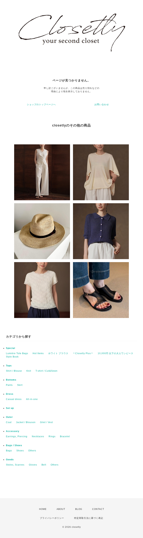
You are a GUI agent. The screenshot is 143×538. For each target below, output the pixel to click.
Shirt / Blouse (14, 371)
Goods (10, 459)
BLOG (78, 509)
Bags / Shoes (14, 445)
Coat (9, 422)
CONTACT (98, 509)
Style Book (12, 356)
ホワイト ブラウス (58, 353)
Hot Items (38, 353)
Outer (9, 417)
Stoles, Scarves (15, 464)
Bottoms (11, 380)
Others (32, 450)
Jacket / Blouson (26, 422)
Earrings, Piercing (16, 436)
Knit (28, 371)
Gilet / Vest (46, 422)
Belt (44, 464)
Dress (9, 394)
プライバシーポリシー (52, 518)
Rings (52, 436)
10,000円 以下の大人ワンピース (115, 353)
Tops (9, 365)
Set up (10, 408)
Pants (9, 385)
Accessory (12, 431)
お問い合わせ (101, 104)
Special (10, 348)
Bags (9, 450)
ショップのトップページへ (41, 104)
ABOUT (61, 509)
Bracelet (65, 436)
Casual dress (14, 399)
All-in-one (32, 399)
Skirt (20, 385)
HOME (43, 509)
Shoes (20, 450)
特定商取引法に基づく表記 (88, 518)
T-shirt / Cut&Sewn (47, 371)
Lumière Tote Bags (17, 353)
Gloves (33, 464)
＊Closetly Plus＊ (83, 353)
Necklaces (38, 436)
